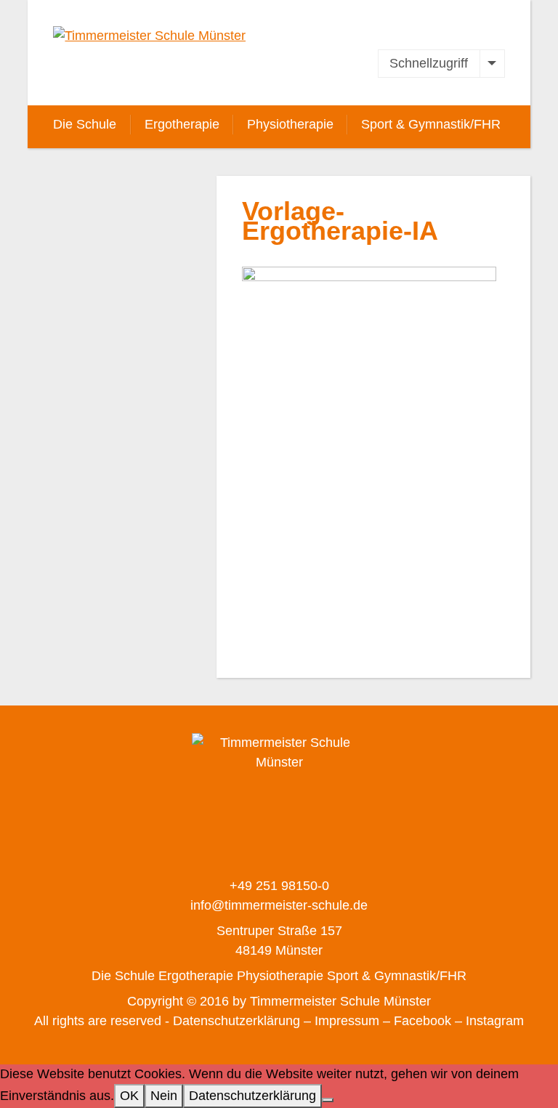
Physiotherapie (290, 124)
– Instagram (489, 1021)
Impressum (347, 1021)
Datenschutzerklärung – (242, 1021)
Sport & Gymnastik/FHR (431, 124)
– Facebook (417, 1021)
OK (129, 1095)
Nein (163, 1095)
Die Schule (84, 124)
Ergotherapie (182, 124)
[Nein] (327, 1100)
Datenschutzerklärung (252, 1095)
